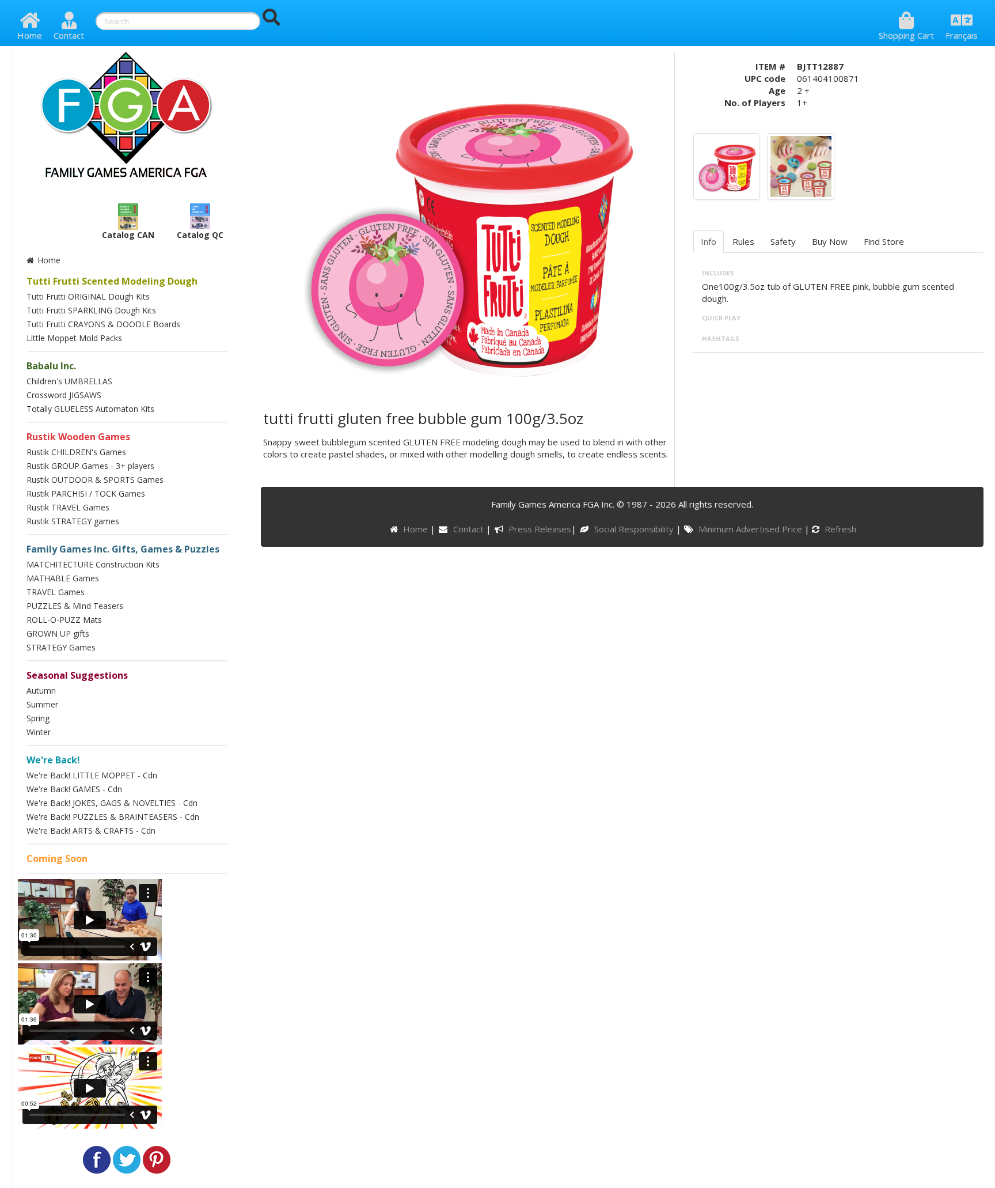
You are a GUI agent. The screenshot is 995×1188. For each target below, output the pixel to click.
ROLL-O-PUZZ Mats (64, 619)
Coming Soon (57, 858)
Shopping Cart (906, 35)
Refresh (839, 529)
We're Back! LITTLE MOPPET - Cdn (91, 775)
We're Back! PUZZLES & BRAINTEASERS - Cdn (112, 816)
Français (961, 35)
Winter (38, 732)
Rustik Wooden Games (78, 436)
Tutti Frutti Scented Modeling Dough (112, 281)
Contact (69, 35)
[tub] (726, 165)
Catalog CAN (128, 234)
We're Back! (53, 760)
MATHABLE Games (62, 578)
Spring (38, 718)
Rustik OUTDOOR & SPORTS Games (95, 479)
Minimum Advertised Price (751, 529)
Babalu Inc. (51, 366)
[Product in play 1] (800, 165)
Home (29, 35)
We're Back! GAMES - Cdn (74, 789)
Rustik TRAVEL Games (67, 507)
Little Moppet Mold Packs (74, 337)
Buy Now (830, 241)
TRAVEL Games (55, 592)
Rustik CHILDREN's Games (76, 452)
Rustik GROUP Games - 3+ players (90, 465)
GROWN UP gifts (57, 633)
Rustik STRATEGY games (72, 521)
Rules (743, 241)
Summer (42, 704)
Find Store (884, 241)
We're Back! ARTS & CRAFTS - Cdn (90, 830)
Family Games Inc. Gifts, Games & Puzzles (122, 549)
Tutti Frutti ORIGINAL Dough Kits (88, 296)
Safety (783, 241)
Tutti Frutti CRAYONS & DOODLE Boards (103, 324)
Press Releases (539, 529)
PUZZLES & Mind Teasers (74, 605)
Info (708, 241)
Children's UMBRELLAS (69, 381)
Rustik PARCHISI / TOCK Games (85, 493)
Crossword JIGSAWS (63, 394)
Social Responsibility (634, 529)
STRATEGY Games (61, 647)
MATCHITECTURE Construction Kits (92, 564)
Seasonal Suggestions (77, 675)
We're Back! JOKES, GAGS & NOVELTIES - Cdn (112, 802)
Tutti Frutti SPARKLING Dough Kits (91, 310)
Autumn (41, 690)
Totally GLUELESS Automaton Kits (90, 408)
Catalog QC (200, 234)
